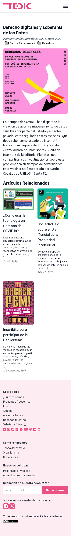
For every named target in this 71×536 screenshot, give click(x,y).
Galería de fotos (13, 424)
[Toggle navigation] (65, 6)
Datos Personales (22, 43)
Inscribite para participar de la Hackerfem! (15, 334)
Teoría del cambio (14, 448)
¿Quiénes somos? (14, 397)
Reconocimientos (14, 419)
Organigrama (11, 452)
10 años (7, 410)
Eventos (48, 43)
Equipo (7, 406)
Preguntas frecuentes (16, 401)
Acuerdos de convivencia (19, 475)
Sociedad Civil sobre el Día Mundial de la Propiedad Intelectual (48, 234)
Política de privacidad (16, 470)
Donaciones (10, 457)
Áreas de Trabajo (13, 415)
